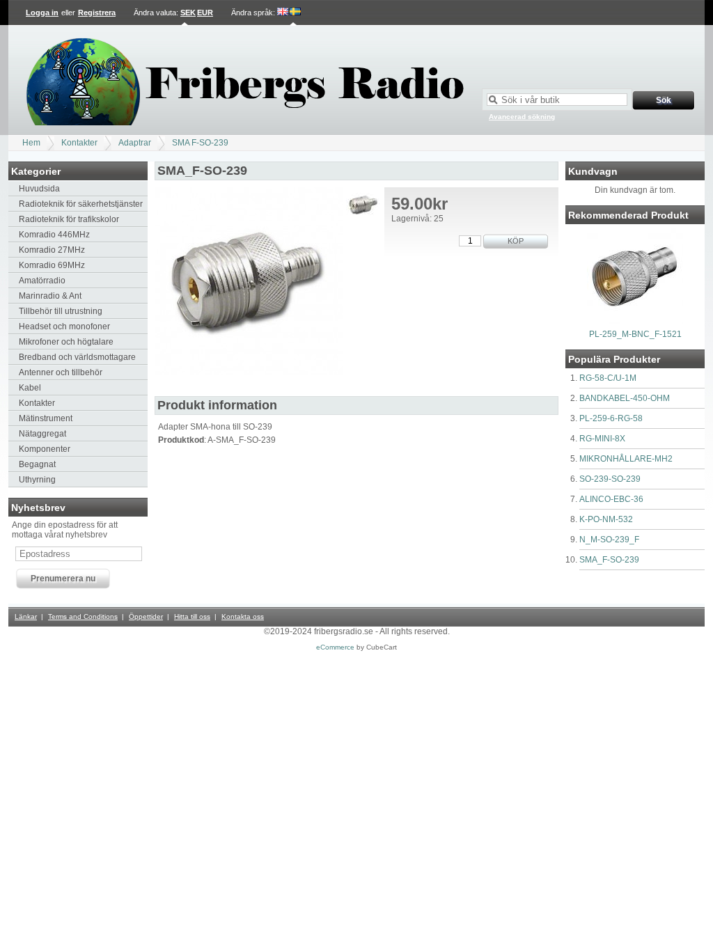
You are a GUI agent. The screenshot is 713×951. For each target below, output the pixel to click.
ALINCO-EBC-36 (611, 499)
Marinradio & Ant (50, 296)
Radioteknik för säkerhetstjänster (81, 204)
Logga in (42, 12)
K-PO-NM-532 (606, 519)
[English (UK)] (283, 12)
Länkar (26, 616)
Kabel (30, 388)
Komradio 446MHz (54, 234)
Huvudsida (39, 189)
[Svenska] (295, 12)
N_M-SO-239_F (609, 539)
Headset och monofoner (64, 326)
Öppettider (146, 616)
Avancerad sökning (522, 116)
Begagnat (37, 464)
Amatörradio (42, 280)
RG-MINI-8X (602, 438)
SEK (188, 12)
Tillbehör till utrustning (60, 311)
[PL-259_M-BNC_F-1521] (635, 321)
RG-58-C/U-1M (607, 378)
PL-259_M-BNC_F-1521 (635, 334)
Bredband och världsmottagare (77, 357)
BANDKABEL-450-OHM (624, 398)
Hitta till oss (192, 616)
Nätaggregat (42, 434)
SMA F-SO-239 (200, 143)
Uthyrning (37, 480)
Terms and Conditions (83, 616)
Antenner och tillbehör (60, 372)
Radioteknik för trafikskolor (69, 219)
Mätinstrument (45, 418)
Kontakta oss (242, 616)
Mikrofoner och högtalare (66, 342)
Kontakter (79, 143)
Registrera (97, 12)
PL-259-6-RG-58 (611, 418)
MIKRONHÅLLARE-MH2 (626, 459)
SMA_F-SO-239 (609, 560)
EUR (205, 12)
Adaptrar (134, 143)
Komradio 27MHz (52, 250)
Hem (31, 143)
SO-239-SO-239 (610, 479)
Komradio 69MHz (52, 265)
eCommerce (335, 647)
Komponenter (44, 449)
